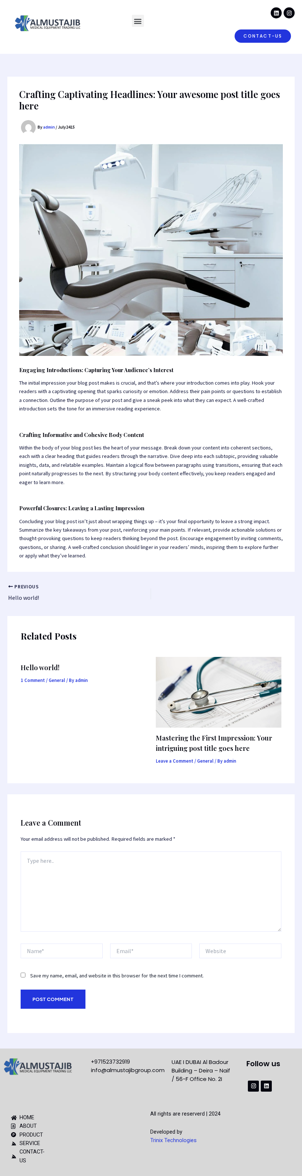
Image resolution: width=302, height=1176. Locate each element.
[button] (138, 21)
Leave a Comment (174, 761)
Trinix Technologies (173, 1140)
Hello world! (40, 667)
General (57, 680)
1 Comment (33, 680)
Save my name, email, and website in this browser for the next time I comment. (117, 975)
